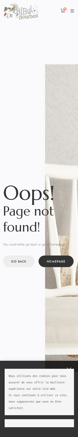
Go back (18, 261)
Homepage (56, 261)
